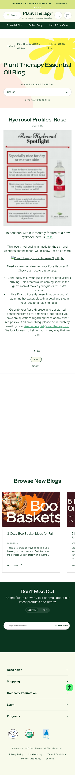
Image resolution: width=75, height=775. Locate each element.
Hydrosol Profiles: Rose (56, 46)
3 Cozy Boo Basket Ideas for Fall (30, 533)
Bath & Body (35, 25)
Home (10, 46)
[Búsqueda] (58, 15)
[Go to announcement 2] (36, 7)
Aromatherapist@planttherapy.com (46, 326)
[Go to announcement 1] (34, 7)
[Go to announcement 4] (40, 7)
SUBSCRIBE (61, 625)
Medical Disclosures (31, 758)
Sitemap (50, 758)
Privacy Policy (16, 754)
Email (33, 610)
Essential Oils (14, 25)
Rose (49, 237)
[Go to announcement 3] (38, 7)
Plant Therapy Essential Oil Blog (28, 46)
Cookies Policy (35, 754)
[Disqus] (37, 421)
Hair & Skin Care (58, 25)
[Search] (67, 92)
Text (45, 610)
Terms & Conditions (56, 754)
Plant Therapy (36, 748)
